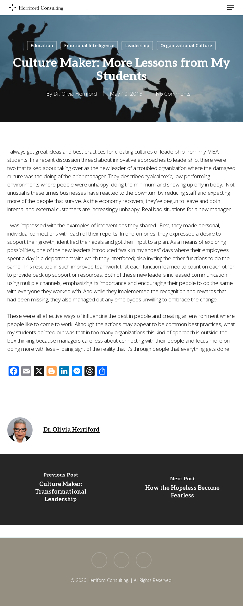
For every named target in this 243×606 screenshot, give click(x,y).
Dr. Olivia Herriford (75, 93)
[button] (230, 7)
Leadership (137, 45)
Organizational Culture (186, 45)
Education (42, 45)
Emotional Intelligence (89, 45)
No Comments (173, 93)
